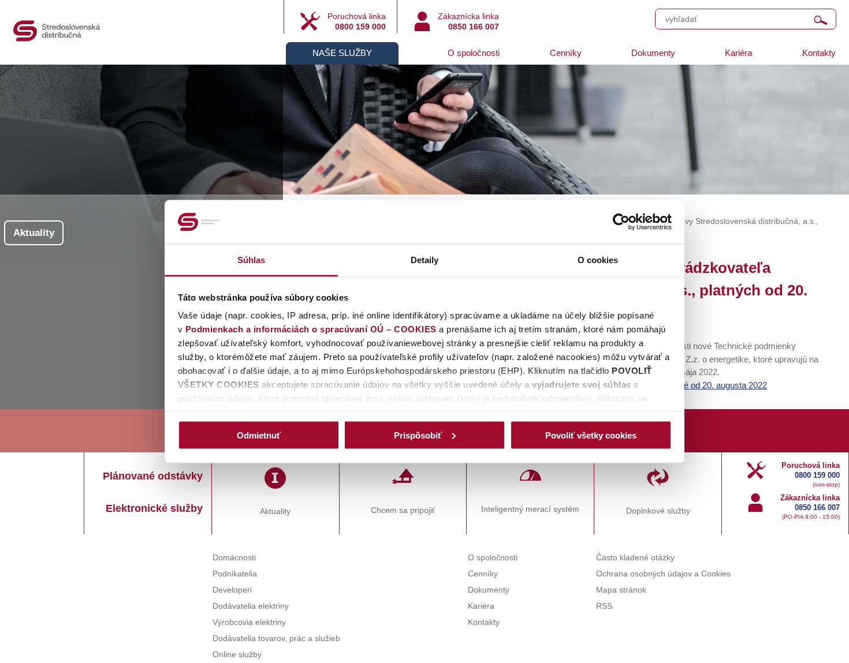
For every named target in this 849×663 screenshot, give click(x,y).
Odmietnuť (259, 435)
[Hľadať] (821, 20)
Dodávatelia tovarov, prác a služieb (276, 638)
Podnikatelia (235, 574)
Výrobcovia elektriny (249, 622)
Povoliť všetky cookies (590, 435)
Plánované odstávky (153, 476)
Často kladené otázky (635, 557)
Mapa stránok (621, 590)
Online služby (237, 654)
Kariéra (738, 53)
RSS (604, 606)
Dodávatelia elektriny (251, 606)
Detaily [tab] (425, 260)
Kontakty (819, 53)
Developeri (232, 590)
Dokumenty (653, 53)
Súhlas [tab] (251, 260)
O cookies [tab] (598, 260)
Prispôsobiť (418, 435)
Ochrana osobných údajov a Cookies (663, 574)
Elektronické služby (154, 508)
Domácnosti (234, 557)
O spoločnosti (474, 53)
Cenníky (566, 53)
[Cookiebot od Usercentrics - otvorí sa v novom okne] (621, 222)
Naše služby (342, 53)
